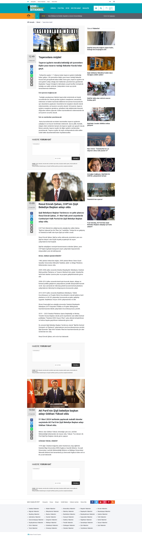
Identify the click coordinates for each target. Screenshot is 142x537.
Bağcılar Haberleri (34, 511)
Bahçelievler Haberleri (52, 511)
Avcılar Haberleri (102, 508)
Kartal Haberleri (102, 520)
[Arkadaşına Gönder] (31, 78)
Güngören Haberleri (51, 520)
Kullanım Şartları (74, 502)
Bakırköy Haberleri (68, 511)
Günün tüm (109, 16)
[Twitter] (31, 69)
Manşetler (33, 1)
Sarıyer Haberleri (102, 522)
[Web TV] (110, 1)
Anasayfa (45, 502)
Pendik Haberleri (68, 522)
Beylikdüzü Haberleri (69, 514)
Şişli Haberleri (102, 525)
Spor (67, 8)
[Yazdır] (31, 81)
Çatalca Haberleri (102, 514)
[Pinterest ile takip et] (109, 502)
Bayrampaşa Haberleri (104, 511)
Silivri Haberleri (33, 525)
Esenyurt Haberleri (68, 517)
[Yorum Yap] (31, 84)
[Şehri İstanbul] (36, 8)
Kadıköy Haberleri (68, 520)
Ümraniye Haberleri (51, 528)
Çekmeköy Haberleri (34, 517)
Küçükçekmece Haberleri (36, 522)
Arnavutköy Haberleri (69, 508)
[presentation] (33, 16)
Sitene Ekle (54, 1)
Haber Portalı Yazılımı (35, 534)
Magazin (86, 8)
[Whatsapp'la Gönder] (31, 75)
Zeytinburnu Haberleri (86, 528)
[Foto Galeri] (114, 1)
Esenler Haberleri (51, 517)
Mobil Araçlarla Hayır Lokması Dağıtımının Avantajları (63, 16)
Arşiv (48, 1)
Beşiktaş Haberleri (34, 514)
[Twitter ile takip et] (96, 502)
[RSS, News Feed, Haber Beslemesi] (113, 502)
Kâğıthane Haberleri (86, 520)
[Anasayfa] (28, 1)
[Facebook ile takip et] (92, 502)
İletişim (57, 502)
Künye (51, 502)
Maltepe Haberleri (51, 522)
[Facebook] (31, 66)
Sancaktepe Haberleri (86, 522)
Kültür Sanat (76, 8)
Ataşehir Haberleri (85, 508)
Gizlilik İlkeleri (64, 502)
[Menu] (96, 8)
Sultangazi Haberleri (69, 525)
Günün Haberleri (41, 1)
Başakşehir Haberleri (86, 511)
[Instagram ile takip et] (105, 502)
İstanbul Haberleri (34, 508)
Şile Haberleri (84, 525)
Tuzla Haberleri (33, 528)
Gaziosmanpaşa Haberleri (36, 520)
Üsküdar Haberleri (68, 528)
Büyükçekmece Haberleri (87, 514)
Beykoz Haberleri (51, 514)
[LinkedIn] (31, 72)
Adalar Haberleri (50, 508)
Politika (61, 8)
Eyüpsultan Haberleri (86, 517)
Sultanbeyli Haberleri (52, 525)
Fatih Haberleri (102, 517)
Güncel (53, 8)
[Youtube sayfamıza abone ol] (100, 502)
